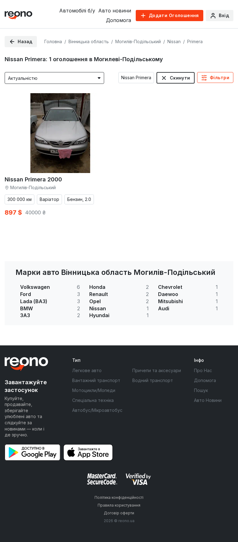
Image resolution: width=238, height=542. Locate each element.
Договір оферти (119, 513)
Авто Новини (208, 400)
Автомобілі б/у (77, 10)
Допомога (118, 20)
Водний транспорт (152, 380)
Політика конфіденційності (119, 497)
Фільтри (219, 77)
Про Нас (203, 370)
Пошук (201, 390)
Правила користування (119, 505)
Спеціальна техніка (93, 400)
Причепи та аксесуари (156, 370)
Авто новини (114, 10)
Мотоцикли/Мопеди (93, 390)
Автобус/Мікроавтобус (97, 410)
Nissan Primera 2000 (33, 179)
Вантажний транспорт (96, 380)
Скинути (180, 77)
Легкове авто (87, 370)
